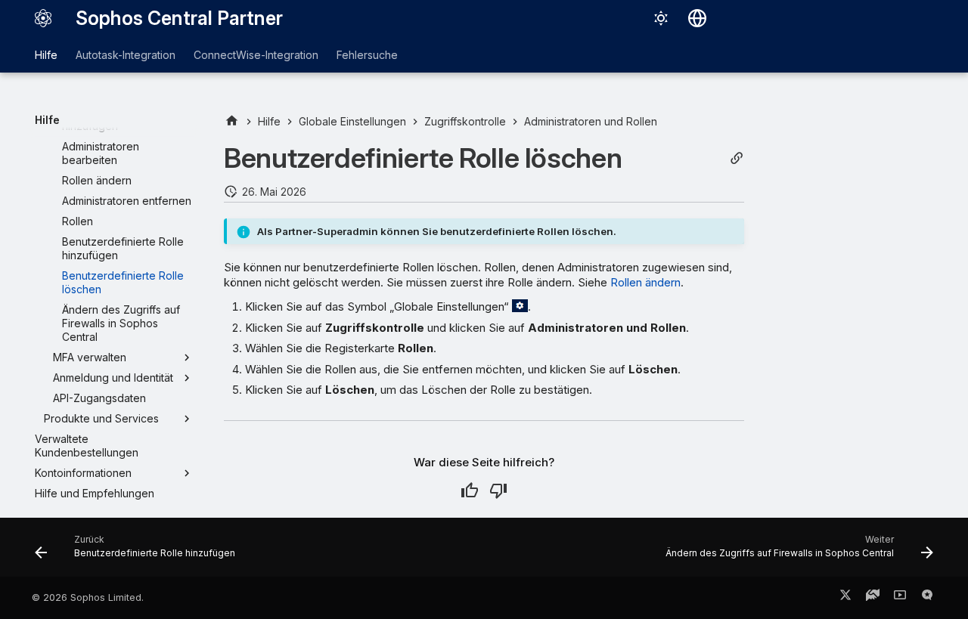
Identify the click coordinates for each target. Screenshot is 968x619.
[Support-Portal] (873, 598)
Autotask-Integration (125, 54)
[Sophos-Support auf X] (845, 598)
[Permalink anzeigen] (736, 158)
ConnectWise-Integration (256, 54)
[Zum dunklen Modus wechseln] (661, 18)
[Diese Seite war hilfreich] (469, 490)
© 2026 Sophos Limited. (88, 597)
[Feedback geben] (927, 598)
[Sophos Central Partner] (43, 18)
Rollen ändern (645, 282)
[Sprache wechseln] (697, 18)
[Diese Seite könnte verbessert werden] (498, 490)
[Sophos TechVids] (900, 598)
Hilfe (46, 54)
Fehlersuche (367, 54)
